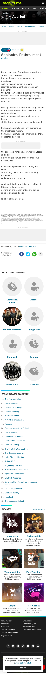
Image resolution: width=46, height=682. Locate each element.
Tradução (15, 50)
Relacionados (30, 26)
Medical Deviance (12, 416)
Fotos (19, 26)
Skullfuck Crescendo (13, 478)
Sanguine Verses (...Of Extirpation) (18, 428)
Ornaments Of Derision (13, 437)
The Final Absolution (13, 399)
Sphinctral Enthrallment (14, 474)
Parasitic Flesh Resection (15, 441)
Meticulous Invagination (14, 420)
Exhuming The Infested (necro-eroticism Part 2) (21, 483)
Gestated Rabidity (12, 493)
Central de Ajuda (29, 624)
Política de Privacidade (32, 630)
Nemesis (8, 424)
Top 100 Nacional (8, 630)
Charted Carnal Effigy (13, 408)
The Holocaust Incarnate (14, 453)
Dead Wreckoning (12, 445)
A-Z (34, 9)
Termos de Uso (29, 627)
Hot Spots (5, 627)
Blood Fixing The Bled (13, 489)
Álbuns (11, 26)
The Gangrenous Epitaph (14, 501)
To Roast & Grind (11, 461)
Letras (3, 26)
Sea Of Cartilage (11, 403)
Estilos (25, 9)
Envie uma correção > (27, 246)
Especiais (5, 624)
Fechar (23, 668)
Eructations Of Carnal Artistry (16, 470)
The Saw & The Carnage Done (16, 449)
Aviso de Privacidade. (23, 663)
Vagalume (12, 3)
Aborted (18, 17)
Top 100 (15, 9)
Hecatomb (9, 497)
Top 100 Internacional (9, 633)
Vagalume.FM (38, 509)
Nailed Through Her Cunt (14, 457)
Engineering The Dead (13, 465)
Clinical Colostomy (12, 412)
